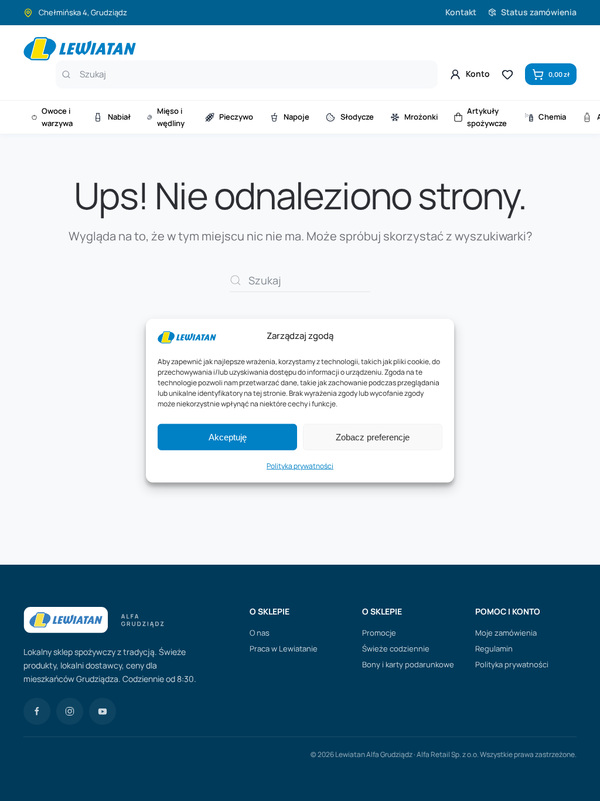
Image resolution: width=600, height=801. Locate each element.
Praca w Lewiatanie (284, 648)
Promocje (379, 632)
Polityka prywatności (300, 466)
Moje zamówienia (506, 632)
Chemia (552, 116)
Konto (478, 73)
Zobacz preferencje (373, 437)
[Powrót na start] (79, 48)
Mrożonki (421, 116)
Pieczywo (236, 116)
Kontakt (460, 12)
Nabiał (119, 116)
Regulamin (494, 648)
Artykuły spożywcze (487, 117)
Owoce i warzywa (57, 117)
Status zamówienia (539, 12)
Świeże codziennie (395, 648)
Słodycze (357, 116)
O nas (260, 632)
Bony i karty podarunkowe (408, 664)
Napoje (296, 116)
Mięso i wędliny (171, 117)
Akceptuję (228, 437)
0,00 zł (559, 74)
